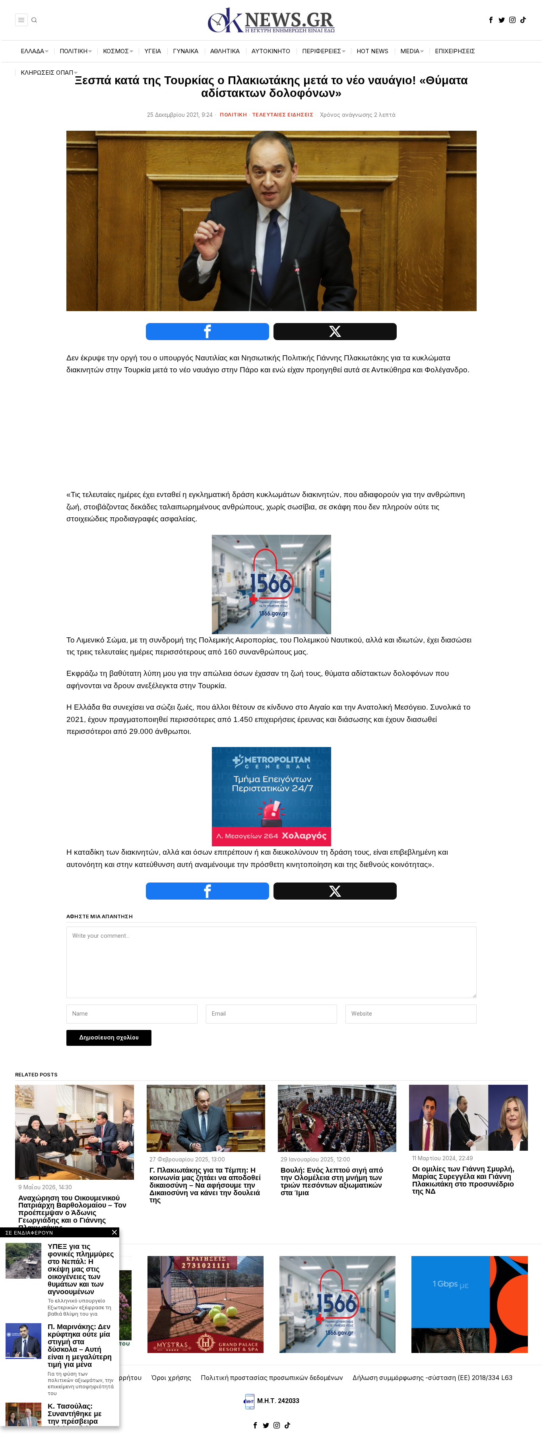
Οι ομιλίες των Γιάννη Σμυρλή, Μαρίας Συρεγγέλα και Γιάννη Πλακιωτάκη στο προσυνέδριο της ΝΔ (463, 1180)
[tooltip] (491, 20)
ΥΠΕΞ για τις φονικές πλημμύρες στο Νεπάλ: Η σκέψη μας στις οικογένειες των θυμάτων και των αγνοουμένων (81, 1269)
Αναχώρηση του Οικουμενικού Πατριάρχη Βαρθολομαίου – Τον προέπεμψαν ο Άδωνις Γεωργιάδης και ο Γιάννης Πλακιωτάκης (72, 1213)
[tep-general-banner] (271, 796)
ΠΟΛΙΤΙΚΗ (233, 115)
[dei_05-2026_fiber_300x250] (469, 1304)
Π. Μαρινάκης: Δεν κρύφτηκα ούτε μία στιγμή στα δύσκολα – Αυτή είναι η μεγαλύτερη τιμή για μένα (80, 1345)
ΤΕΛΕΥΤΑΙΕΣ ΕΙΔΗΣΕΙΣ (283, 115)
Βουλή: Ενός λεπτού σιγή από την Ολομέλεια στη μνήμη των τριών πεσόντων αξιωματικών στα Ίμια (332, 1182)
